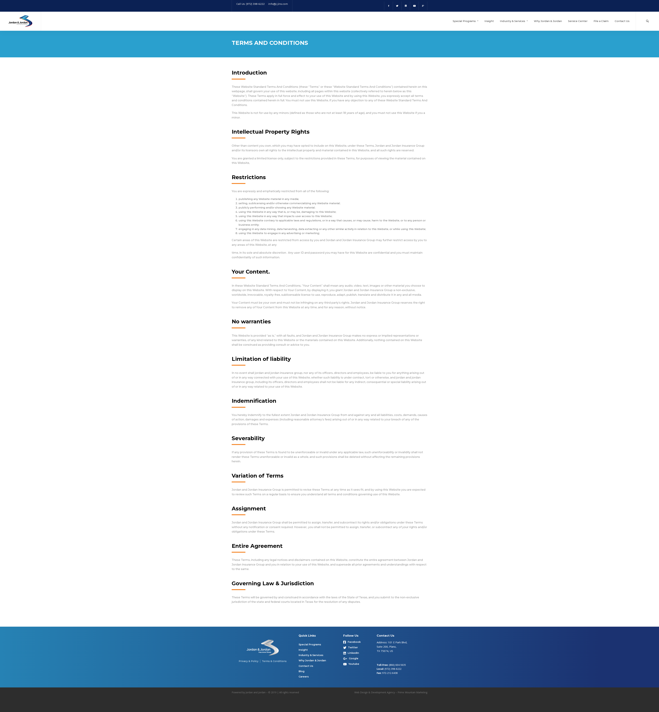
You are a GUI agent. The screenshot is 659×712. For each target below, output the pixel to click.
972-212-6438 (390, 673)
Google (353, 658)
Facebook (354, 641)
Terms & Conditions (274, 661)
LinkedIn (353, 652)
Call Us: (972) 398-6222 (250, 3)
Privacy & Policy (248, 661)
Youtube (353, 663)
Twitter (353, 647)
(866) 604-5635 (397, 664)
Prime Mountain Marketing (412, 692)
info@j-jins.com (278, 3)
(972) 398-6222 (393, 668)
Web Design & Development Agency (374, 692)
